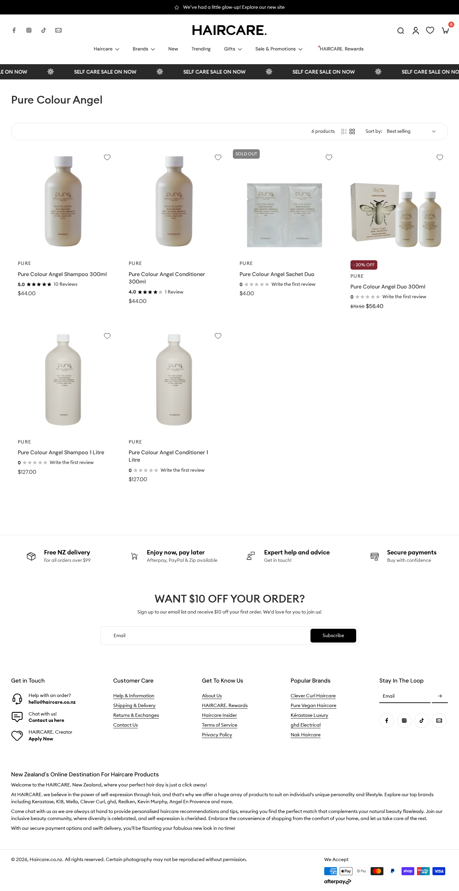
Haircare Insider (219, 715)
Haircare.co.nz (46, 859)
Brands (140, 49)
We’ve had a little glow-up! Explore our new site (234, 7)
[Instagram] (29, 30)
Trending (201, 49)
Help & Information (133, 696)
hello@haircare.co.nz (52, 702)
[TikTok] (43, 30)
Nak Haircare (306, 735)
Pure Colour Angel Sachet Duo (277, 274)
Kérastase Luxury (309, 715)
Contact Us (125, 725)
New (173, 49)
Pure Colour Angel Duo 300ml (387, 286)
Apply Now (41, 739)
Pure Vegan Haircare (313, 705)
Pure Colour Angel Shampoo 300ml (62, 274)
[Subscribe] (440, 696)
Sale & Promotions (275, 49)
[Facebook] (14, 30)
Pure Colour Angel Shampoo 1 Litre (61, 452)
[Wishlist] (430, 30)
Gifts (229, 49)
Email (388, 696)
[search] (400, 30)
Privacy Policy (217, 735)
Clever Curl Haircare (313, 696)
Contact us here (46, 720)
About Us (212, 696)
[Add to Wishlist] (107, 157)
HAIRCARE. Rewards (225, 705)
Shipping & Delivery (134, 705)
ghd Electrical (306, 725)
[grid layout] (352, 131)
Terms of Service (219, 725)
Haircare (103, 49)
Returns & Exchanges (136, 715)
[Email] (58, 30)
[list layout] (344, 131)
